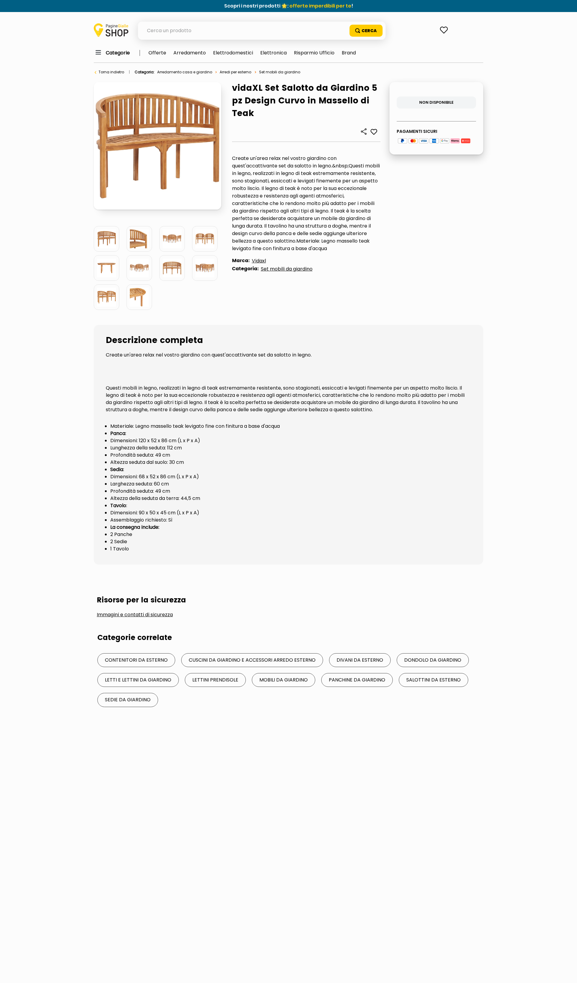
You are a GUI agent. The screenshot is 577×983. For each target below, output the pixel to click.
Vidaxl (259, 260)
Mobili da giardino (283, 679)
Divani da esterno (360, 660)
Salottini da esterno (433, 679)
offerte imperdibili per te (320, 5)
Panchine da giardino (357, 679)
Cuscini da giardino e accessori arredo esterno (252, 660)
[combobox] (262, 31)
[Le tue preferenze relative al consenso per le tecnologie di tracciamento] (566, 972)
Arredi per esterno (235, 72)
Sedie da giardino (128, 699)
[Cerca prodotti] (366, 31)
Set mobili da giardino (279, 72)
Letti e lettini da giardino (138, 679)
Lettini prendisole (215, 679)
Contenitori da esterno (136, 660)
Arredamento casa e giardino (184, 72)
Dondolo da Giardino (432, 660)
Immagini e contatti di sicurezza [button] (135, 614)
